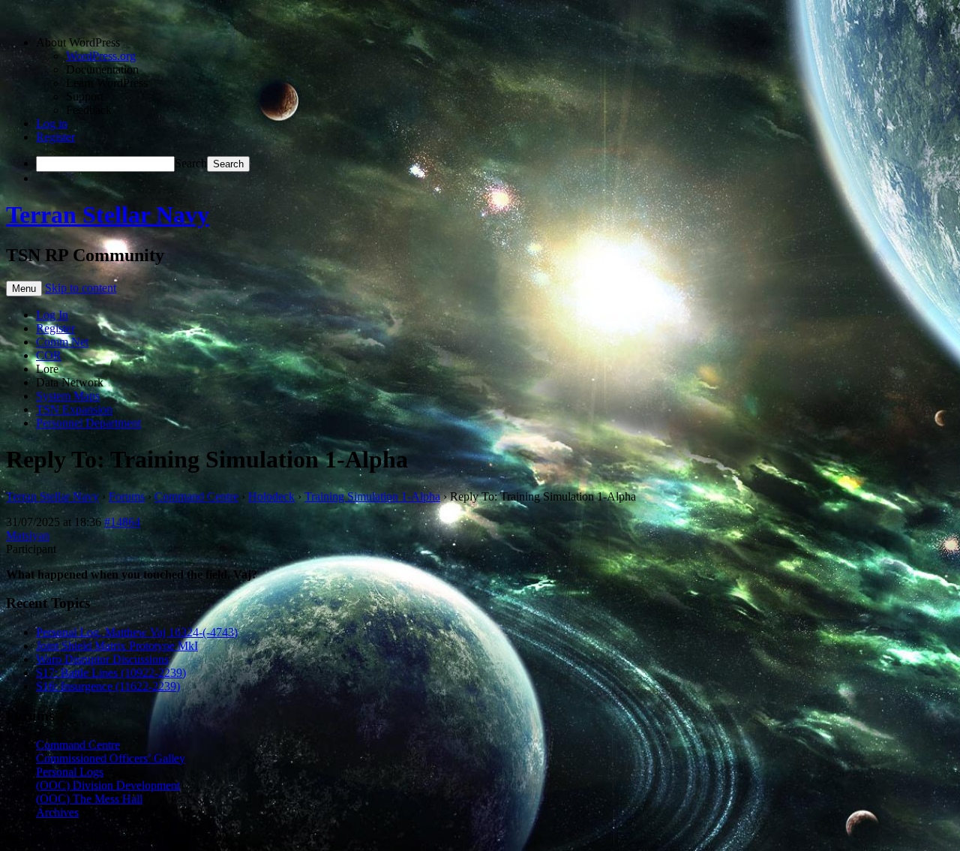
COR (49, 355)
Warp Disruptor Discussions (102, 659)
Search (191, 163)
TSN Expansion (74, 409)
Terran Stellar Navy (107, 214)
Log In (52, 314)
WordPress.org (101, 56)
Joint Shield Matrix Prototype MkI (117, 645)
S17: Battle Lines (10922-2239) (111, 672)
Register (55, 137)
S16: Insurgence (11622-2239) (108, 686)
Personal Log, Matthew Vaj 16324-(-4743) (137, 632)
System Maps (68, 395)
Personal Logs (70, 771)
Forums (127, 496)
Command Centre (196, 496)
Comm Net (62, 341)
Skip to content (80, 287)
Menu (24, 288)
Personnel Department (88, 422)
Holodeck (271, 496)
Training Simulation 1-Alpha (372, 496)
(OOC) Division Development (108, 785)
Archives (57, 812)
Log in (52, 123)
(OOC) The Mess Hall (89, 798)
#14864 (122, 522)
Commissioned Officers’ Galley (110, 758)
